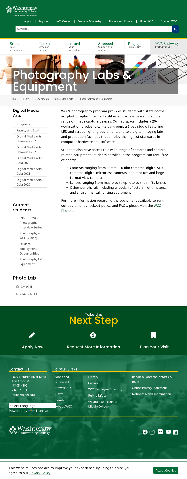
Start (16, 46)
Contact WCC (169, 21)
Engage (134, 45)
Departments (42, 99)
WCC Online (63, 21)
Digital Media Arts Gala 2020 (29, 182)
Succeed (105, 46)
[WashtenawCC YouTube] (168, 432)
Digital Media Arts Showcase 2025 (29, 138)
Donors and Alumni (120, 21)
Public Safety (97, 395)
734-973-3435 (29, 294)
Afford (74, 46)
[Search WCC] (175, 29)
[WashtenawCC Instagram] (152, 432)
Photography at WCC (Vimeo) (30, 235)
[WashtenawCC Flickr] (160, 432)
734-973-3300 (21, 390)
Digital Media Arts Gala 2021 (29, 171)
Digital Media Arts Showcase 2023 (29, 149)
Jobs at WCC (63, 406)
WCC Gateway (167, 45)
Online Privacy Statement (149, 388)
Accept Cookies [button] (166, 470)
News (59, 394)
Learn (44, 46)
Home (15, 99)
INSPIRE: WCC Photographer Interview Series (31, 222)
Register (43, 21)
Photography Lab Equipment (31, 261)
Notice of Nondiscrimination (151, 394)
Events (59, 400)
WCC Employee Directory (105, 389)
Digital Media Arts (63, 99)
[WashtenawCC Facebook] (145, 432)
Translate (42, 410)
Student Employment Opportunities (29, 248)
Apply (27, 21)
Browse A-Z (63, 388)
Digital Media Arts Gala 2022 (29, 160)
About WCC (146, 21)
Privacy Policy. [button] (40, 473)
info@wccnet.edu (23, 395)
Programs (23, 124)
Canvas (93, 383)
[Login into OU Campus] (2, 455)
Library (93, 377)
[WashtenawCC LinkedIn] (175, 432)
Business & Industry (89, 21)
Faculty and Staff (28, 130)
